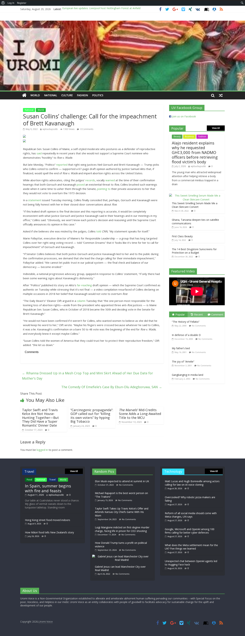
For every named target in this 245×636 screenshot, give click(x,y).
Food (29, 479)
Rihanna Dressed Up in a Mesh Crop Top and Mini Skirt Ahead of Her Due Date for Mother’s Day (87, 375)
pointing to (103, 189)
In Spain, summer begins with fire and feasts (48, 488)
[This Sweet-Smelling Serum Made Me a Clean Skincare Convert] (196, 195)
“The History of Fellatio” (185, 321)
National (50, 95)
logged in (42, 450)
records (90, 180)
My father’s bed (181, 348)
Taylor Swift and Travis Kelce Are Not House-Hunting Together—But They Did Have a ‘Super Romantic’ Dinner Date (40, 417)
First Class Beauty (182, 236)
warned (110, 180)
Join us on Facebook (184, 116)
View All (216, 128)
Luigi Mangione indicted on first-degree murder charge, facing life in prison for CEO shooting (122, 529)
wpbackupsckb (50, 129)
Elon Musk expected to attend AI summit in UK (122, 481)
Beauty (177, 136)
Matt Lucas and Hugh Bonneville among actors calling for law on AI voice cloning (192, 483)
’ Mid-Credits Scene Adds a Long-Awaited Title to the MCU (140, 414)
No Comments (199, 325)
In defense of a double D (186, 335)
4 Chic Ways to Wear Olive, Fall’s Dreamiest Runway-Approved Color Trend (105, 9)
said (39, 153)
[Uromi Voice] (24, 95)
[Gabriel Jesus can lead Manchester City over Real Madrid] (122, 556)
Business (189, 136)
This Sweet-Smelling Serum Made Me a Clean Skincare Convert (194, 205)
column (81, 301)
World (35, 95)
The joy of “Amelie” (183, 361)
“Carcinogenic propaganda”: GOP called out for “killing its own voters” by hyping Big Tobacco (91, 416)
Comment (217, 314)
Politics (97, 95)
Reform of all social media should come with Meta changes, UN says (191, 514)
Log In (11, 2)
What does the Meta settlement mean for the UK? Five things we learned (191, 546)
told (98, 231)
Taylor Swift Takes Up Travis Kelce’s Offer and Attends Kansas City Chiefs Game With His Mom (121, 512)
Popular (180, 314)
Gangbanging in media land (187, 375)
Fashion (82, 95)
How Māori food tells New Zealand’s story (49, 532)
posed (81, 184)
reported (61, 164)
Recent (198, 314)
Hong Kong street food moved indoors (47, 520)
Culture (67, 95)
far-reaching (84, 285)
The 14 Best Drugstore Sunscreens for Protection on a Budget (194, 250)
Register (21, 2)
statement (34, 200)
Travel (52, 479)
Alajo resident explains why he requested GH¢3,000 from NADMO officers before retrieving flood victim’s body (195, 152)
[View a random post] (221, 95)
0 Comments (86, 129)
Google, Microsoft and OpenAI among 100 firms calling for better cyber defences (189, 530)
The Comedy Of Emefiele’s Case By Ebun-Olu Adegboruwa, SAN (111, 387)
